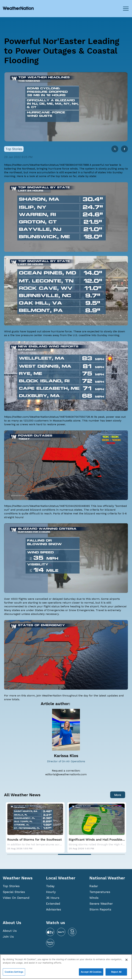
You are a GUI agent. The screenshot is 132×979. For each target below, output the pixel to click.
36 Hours (52, 897)
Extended (53, 903)
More (117, 795)
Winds (93, 897)
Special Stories (14, 892)
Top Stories (11, 886)
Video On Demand (16, 897)
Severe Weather (101, 903)
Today (50, 886)
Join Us (8, 936)
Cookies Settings (14, 971)
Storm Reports (100, 909)
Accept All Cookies (91, 971)
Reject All (116, 971)
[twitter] (115, 149)
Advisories (53, 909)
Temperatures (99, 892)
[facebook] (124, 149)
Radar (93, 886)
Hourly (51, 892)
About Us (10, 930)
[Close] (126, 960)
